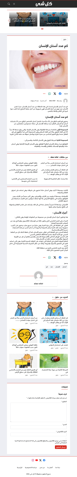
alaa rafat (52, 101)
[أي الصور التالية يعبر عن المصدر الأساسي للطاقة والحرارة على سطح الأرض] (23, 172)
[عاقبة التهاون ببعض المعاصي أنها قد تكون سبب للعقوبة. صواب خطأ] (23, 164)
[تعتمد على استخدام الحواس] (54, 19)
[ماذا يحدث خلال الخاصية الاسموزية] (54, 180)
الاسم (64, 424)
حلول (64, 39)
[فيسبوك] (60, 93)
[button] (9, 20)
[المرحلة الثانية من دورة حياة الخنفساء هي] (54, 365)
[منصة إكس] (54, 93)
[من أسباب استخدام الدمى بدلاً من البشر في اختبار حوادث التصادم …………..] (23, 19)
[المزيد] (44, 93)
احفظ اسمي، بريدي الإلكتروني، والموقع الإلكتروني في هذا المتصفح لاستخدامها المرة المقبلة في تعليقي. (41, 442)
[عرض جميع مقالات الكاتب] (65, 100)
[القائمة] (14, 4)
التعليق (64, 401)
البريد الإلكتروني (61, 431)
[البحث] (9, 4)
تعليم (56, 348)
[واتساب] (49, 93)
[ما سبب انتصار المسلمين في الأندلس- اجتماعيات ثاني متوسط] (23, 180)
